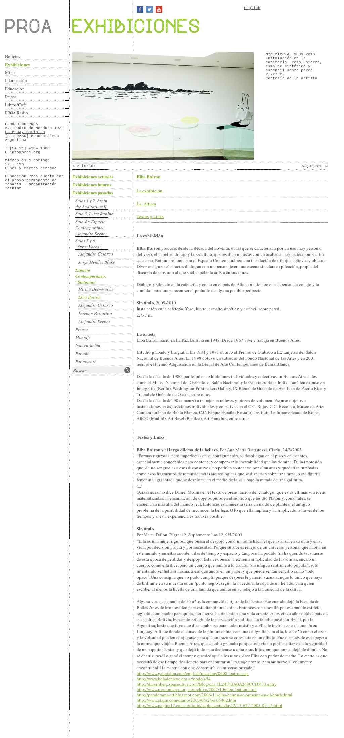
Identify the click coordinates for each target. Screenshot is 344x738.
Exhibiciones (17, 64)
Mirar (10, 72)
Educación (15, 89)
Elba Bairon (89, 297)
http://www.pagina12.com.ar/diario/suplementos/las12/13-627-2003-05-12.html (209, 705)
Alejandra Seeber (94, 321)
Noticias (12, 56)
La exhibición (149, 191)
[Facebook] (140, 9)
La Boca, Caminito (25, 132)
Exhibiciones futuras (91, 184)
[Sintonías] (163, 159)
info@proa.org (25, 152)
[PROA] (37, 26)
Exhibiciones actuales (92, 176)
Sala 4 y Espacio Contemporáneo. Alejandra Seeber (91, 228)
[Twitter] (149, 9)
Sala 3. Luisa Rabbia (94, 214)
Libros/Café (16, 105)
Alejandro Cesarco (95, 254)
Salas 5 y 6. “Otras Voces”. (88, 244)
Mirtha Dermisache (96, 289)
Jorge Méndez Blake (96, 262)
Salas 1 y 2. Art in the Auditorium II (91, 203)
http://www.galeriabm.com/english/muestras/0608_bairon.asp (193, 673)
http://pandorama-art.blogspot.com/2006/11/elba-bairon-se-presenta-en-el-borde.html (214, 695)
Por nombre (85, 361)
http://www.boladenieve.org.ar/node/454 (174, 679)
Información (16, 80)
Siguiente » (315, 166)
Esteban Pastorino (95, 313)
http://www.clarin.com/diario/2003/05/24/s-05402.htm (186, 700)
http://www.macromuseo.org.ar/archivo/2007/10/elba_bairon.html (197, 689)
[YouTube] (159, 9)
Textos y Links (150, 216)
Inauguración (87, 345)
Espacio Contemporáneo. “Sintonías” (90, 276)
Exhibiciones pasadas (92, 192)
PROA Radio (16, 113)
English (252, 8)
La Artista (146, 204)
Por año (82, 353)
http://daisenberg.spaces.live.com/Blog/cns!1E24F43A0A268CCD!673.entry (207, 684)
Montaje (83, 337)
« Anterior (84, 166)
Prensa (11, 97)
